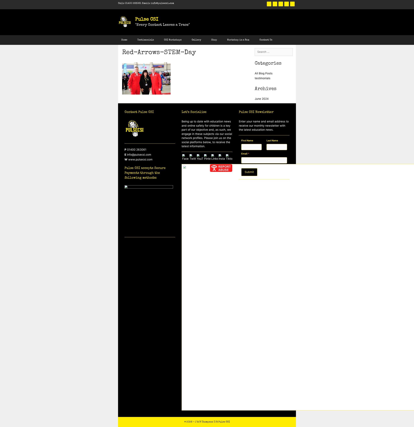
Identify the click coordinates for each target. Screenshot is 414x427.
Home (124, 40)
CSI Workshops (173, 40)
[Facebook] (269, 4)
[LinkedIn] (286, 4)
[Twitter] (275, 4)
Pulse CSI (146, 19)
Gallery (196, 40)
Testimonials (145, 40)
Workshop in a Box (238, 40)
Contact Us (265, 40)
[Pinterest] (280, 4)
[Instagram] (292, 4)
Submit (249, 172)
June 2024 (262, 98)
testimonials (262, 78)
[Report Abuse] (221, 171)
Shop (214, 40)
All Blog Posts (263, 73)
